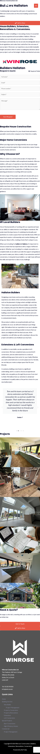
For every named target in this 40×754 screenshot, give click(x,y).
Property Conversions (11, 710)
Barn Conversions (9, 723)
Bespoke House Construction (15, 126)
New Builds (7, 704)
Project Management (12, 707)
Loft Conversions (9, 718)
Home (4, 699)
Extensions (7, 715)
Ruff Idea (24, 750)
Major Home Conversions (13, 139)
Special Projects (7, 720)
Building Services (7, 701)
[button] (2, 407)
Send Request (7, 117)
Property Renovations (11, 713)
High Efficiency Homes (11, 726)
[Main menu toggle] (36, 6)
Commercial (5, 729)
